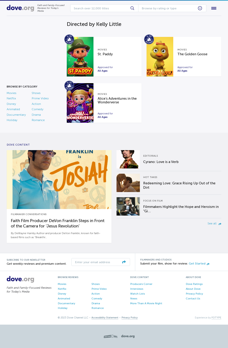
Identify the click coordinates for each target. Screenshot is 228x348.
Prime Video (40, 98)
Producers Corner (141, 284)
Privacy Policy (194, 293)
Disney (11, 104)
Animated (13, 109)
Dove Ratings (194, 284)
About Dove (193, 288)
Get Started (197, 263)
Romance (38, 120)
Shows (36, 93)
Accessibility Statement (104, 317)
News (133, 298)
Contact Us (193, 298)
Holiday (12, 120)
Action (36, 104)
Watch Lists (137, 293)
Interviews (136, 288)
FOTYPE (216, 317)
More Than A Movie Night (146, 303)
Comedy (37, 109)
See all (212, 223)
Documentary (16, 114)
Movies (11, 93)
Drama (36, 114)
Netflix (11, 98)
